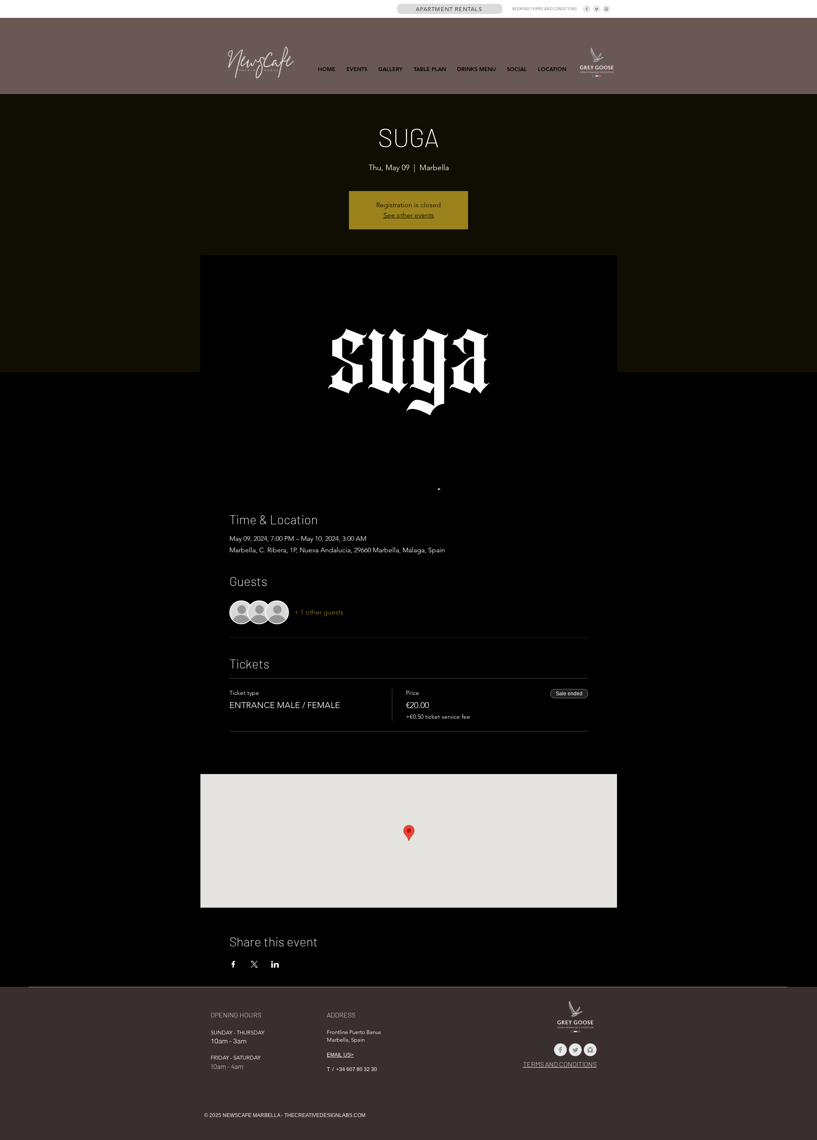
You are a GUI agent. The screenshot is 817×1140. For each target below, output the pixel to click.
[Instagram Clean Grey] (606, 9)
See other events (408, 215)
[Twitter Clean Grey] (596, 9)
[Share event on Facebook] (233, 964)
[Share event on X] (254, 964)
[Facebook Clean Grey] (587, 9)
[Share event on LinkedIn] (275, 964)
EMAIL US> (340, 1055)
